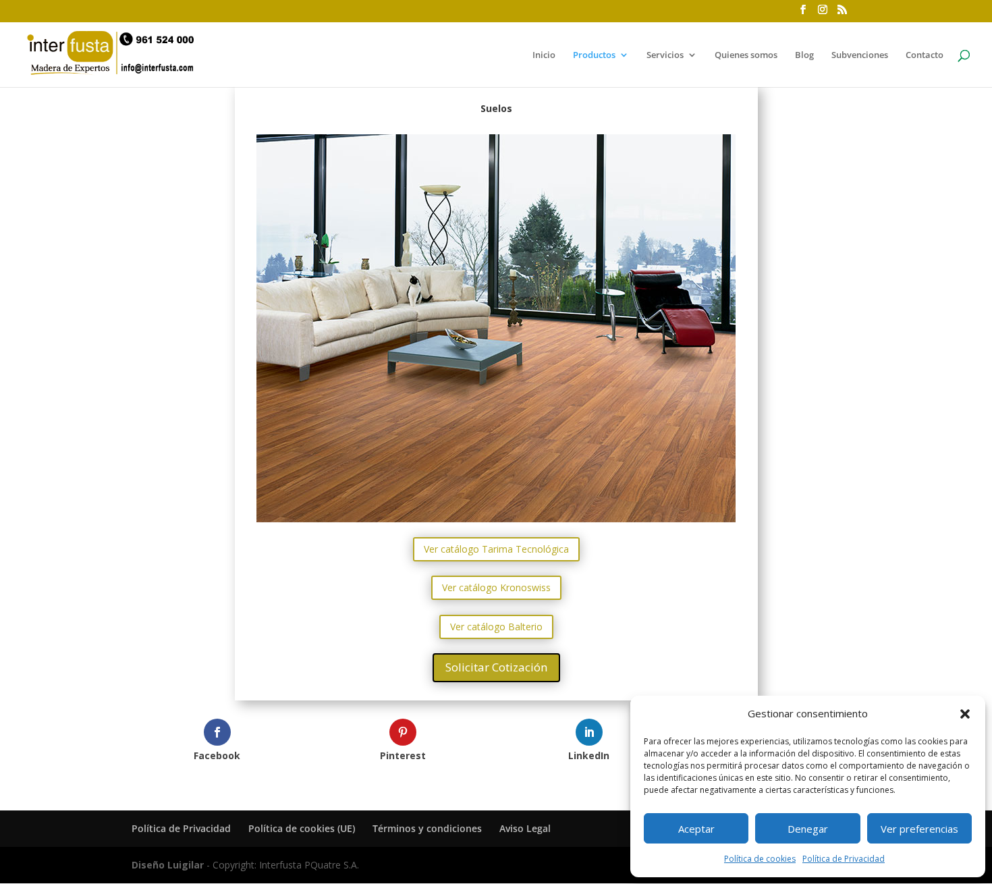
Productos (594, 55)
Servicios (665, 55)
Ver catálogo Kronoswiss (496, 587)
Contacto (924, 55)
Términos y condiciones (427, 828)
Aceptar (696, 828)
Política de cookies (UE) (301, 828)
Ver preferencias (919, 828)
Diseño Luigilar (168, 864)
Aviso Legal (525, 828)
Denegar (808, 828)
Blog (804, 55)
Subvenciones (859, 55)
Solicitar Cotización (496, 667)
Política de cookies (760, 858)
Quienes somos (746, 55)
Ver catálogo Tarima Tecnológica (496, 549)
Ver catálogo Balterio (496, 626)
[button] (965, 714)
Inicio (543, 55)
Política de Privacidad (843, 858)
